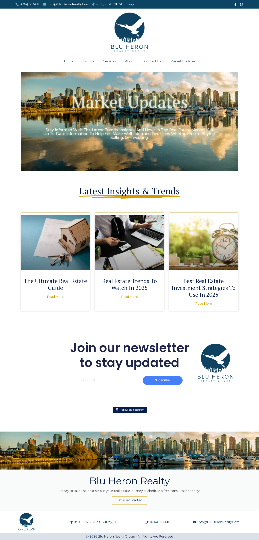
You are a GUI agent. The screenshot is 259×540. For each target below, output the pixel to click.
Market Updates (182, 61)
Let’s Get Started (129, 500)
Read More (55, 296)
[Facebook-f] (235, 4)
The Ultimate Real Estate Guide (55, 284)
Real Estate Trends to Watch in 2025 (129, 284)
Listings (88, 61)
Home (68, 61)
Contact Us (152, 61)
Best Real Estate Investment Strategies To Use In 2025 (203, 287)
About (130, 61)
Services (109, 61)
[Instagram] (241, 4)
